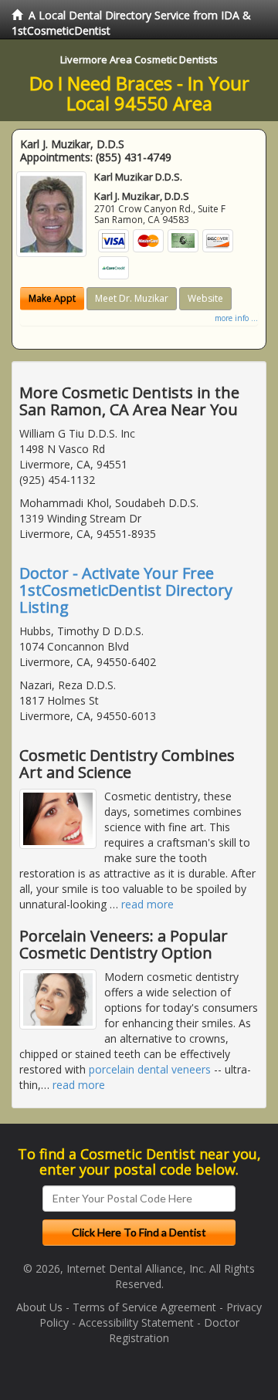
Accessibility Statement (136, 1322)
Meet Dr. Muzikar (131, 298)
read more (147, 904)
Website (205, 298)
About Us (39, 1307)
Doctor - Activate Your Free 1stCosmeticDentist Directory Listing (125, 590)
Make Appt (52, 298)
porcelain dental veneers (150, 1069)
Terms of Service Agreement (144, 1307)
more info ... (236, 318)
